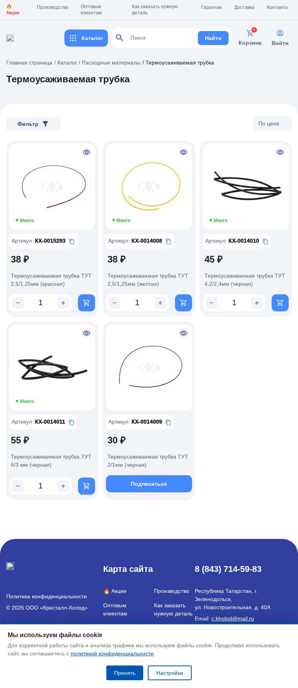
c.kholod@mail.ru (232, 618)
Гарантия (211, 7)
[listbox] (272, 123)
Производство (52, 7)
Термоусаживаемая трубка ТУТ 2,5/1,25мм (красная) (51, 280)
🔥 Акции (12, 10)
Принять (124, 673)
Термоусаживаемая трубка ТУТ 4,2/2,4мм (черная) (244, 280)
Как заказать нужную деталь (155, 10)
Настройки (169, 673)
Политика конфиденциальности (46, 596)
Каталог (92, 38)
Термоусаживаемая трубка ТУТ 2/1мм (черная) (147, 460)
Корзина (250, 43)
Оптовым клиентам (91, 10)
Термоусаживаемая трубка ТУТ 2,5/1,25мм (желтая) (147, 280)
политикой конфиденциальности (112, 653)
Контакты (277, 7)
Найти (213, 38)
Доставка (244, 7)
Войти (280, 43)
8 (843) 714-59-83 (228, 569)
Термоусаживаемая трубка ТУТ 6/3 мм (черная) (51, 460)
